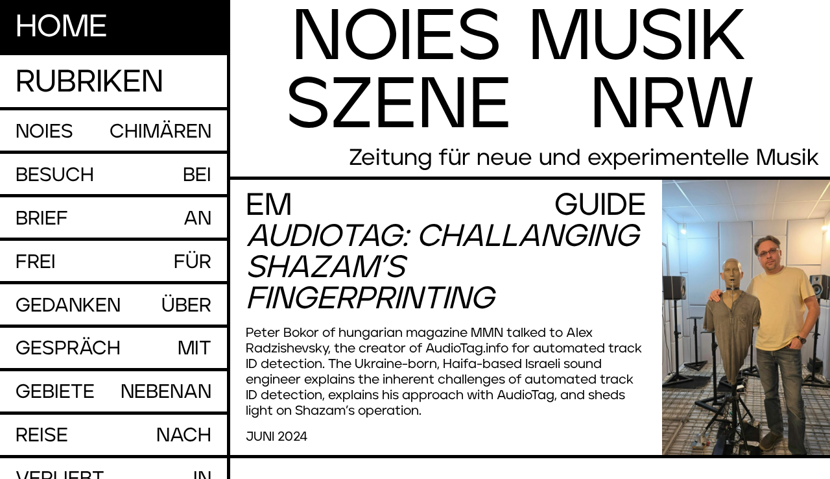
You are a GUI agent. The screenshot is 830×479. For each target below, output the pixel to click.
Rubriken (89, 82)
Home (62, 27)
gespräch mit (113, 348)
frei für (113, 262)
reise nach (113, 435)
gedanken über (113, 305)
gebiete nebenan (113, 392)
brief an (113, 218)
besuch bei (113, 175)
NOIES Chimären (113, 131)
